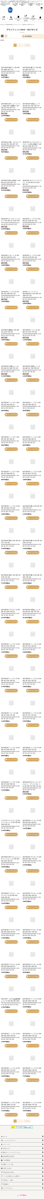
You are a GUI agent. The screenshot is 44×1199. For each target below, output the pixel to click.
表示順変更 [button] (28, 36)
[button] (11, 18)
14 (26, 45)
